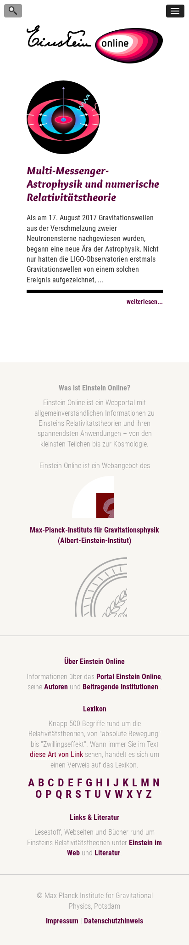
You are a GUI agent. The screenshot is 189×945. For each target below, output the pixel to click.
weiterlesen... (145, 301)
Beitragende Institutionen (121, 686)
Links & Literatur (94, 817)
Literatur (107, 852)
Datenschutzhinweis (113, 920)
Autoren (56, 686)
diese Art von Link (56, 754)
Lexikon (94, 708)
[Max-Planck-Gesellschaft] (92, 587)
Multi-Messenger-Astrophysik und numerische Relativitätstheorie (93, 184)
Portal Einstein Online (128, 676)
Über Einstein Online (94, 661)
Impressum (62, 920)
